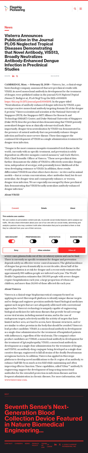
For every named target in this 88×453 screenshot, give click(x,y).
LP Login (49, 445)
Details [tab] (44, 208)
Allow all (71, 250)
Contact (8, 443)
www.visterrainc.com (16, 380)
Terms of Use (44, 445)
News (8, 27)
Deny (16, 250)
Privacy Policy (35, 444)
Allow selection (44, 250)
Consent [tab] (15, 208)
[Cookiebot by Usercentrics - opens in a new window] (75, 201)
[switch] (33, 241)
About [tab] (72, 208)
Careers (19, 443)
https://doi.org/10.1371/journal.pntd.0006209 (28, 101)
